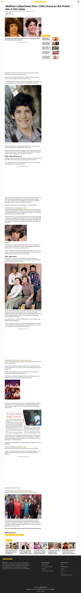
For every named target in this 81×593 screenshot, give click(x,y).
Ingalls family (24, 218)
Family (62, 568)
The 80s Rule (12, 446)
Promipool (7, 438)
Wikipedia (6, 400)
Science (63, 570)
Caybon (52, 589)
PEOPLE (23, 164)
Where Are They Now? (14, 360)
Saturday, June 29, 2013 (26, 490)
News (10, 11)
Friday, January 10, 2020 (26, 360)
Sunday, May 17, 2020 (21, 446)
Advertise (43, 568)
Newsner (6, 11)
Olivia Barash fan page (14, 490)
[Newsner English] (40, 2)
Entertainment (64, 566)
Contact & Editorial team (47, 570)
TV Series (21, 534)
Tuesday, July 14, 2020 (21, 207)
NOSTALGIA (12, 207)
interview (20, 253)
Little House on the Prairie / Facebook (10, 143)
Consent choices (40, 591)
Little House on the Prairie (27, 81)
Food (62, 573)
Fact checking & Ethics (47, 566)
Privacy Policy (44, 564)
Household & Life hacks (66, 575)
